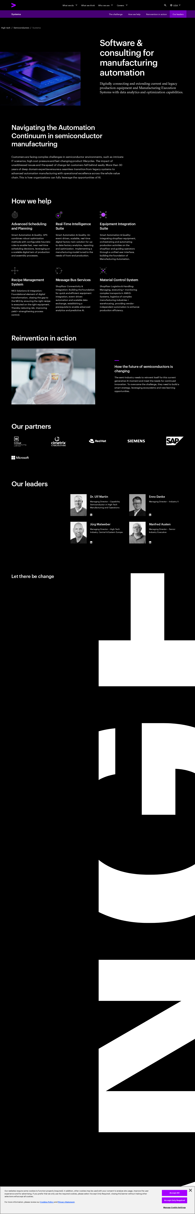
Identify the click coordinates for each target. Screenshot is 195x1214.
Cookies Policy (47, 1202)
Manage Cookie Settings (174, 1207)
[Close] (190, 1190)
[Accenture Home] (20, 5)
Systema (16, 14)
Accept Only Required (174, 1200)
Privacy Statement (66, 1202)
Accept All (174, 1193)
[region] (97, 1200)
